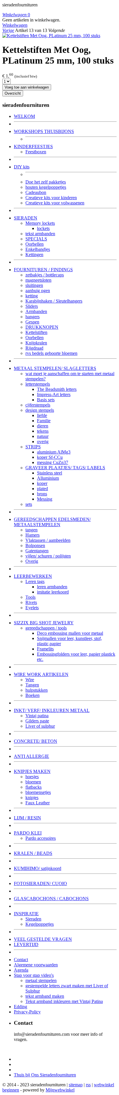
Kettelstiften (36, 332)
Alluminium (48, 478)
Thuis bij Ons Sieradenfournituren (45, 1074)
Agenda (21, 970)
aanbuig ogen (37, 290)
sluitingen (34, 285)
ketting (31, 295)
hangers (32, 316)
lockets (43, 228)
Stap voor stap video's (34, 975)
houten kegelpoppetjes (45, 187)
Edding (20, 1006)
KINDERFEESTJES (33, 146)
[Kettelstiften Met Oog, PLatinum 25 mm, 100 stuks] (51, 35)
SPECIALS (36, 238)
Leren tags (34, 581)
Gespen (32, 321)
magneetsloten (38, 280)
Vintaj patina (37, 715)
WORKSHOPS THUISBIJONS (44, 131)
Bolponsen (35, 545)
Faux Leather (37, 802)
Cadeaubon (35, 192)
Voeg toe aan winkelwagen (27, 87)
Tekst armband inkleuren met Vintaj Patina (64, 1001)
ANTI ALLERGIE (31, 756)
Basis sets (46, 399)
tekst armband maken (44, 996)
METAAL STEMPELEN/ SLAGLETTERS (55, 368)
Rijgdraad (34, 348)
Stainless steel (49, 472)
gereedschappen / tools (46, 627)
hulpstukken (36, 690)
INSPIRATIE (26, 913)
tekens (43, 431)
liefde (42, 415)
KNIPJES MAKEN (32, 771)
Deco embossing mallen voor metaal (70, 633)
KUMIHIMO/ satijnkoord (37, 868)
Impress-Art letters (53, 394)
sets (28, 504)
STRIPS (33, 446)
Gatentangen (37, 550)
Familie (44, 420)
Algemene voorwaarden (36, 964)
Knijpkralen (36, 342)
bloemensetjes (38, 792)
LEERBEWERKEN (33, 576)
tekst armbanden (40, 233)
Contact (21, 959)
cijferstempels (37, 404)
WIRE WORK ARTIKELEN (41, 674)
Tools (30, 597)
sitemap (76, 1084)
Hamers (32, 535)
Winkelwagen (14, 25)
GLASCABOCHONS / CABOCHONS (51, 898)
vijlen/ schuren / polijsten (48, 555)
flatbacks (33, 787)
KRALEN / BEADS (33, 853)
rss (88, 1084)
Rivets (31, 602)
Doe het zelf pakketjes (45, 181)
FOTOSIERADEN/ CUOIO (40, 883)
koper (42, 483)
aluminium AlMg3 (53, 451)
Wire (29, 679)
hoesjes (32, 776)
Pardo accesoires (40, 838)
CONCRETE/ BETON (35, 741)
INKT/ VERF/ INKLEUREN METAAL (52, 710)
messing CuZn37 (52, 462)
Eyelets (32, 607)
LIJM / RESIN (27, 817)
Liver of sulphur (40, 726)
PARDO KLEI (28, 832)
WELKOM (24, 116)
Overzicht (13, 93)
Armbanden (36, 311)
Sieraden (33, 918)
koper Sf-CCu (50, 457)
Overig (31, 561)
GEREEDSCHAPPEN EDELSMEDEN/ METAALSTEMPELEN (52, 522)
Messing (44, 499)
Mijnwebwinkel (60, 1089)
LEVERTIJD (26, 944)
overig (43, 441)
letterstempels (37, 384)
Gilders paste (37, 720)
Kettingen (34, 254)
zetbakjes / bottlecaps (44, 274)
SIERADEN (25, 217)
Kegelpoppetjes (39, 924)
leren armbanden (52, 586)
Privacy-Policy (27, 1011)
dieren (42, 425)
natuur (43, 436)
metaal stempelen (41, 980)
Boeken (32, 695)
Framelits (45, 648)
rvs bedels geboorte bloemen (51, 353)
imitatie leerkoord (53, 591)
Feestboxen (35, 151)
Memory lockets (40, 223)
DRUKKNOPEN (41, 327)
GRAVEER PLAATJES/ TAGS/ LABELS (65, 467)
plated (42, 488)
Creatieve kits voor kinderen (51, 197)
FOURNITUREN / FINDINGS (43, 269)
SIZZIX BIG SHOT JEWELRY (44, 622)
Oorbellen (34, 244)
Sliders (31, 306)
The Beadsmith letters (57, 389)
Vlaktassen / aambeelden (47, 540)
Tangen (32, 684)
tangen (31, 529)
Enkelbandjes (37, 249)
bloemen (33, 781)
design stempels (39, 410)
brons (42, 493)
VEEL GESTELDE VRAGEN (43, 939)
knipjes (31, 797)
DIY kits (21, 166)
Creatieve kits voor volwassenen (54, 202)
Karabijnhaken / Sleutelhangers (53, 301)
